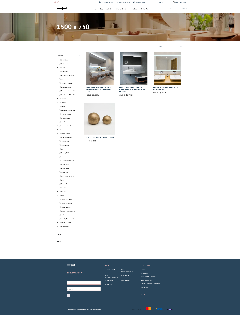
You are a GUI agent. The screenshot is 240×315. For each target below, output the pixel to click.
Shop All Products (110, 269)
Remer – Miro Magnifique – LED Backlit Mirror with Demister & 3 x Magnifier (132, 89)
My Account (144, 273)
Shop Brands (108, 284)
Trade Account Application (148, 276)
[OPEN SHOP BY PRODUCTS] (112, 9)
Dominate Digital (97, 309)
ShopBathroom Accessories (111, 276)
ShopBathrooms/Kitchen (127, 270)
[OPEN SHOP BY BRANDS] (127, 9)
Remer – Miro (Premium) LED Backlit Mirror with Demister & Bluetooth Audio (99, 89)
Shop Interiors (109, 280)
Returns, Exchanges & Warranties (150, 283)
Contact (143, 269)
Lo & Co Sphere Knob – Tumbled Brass (100, 138)
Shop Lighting (125, 280)
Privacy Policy (145, 287)
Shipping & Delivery (146, 280)
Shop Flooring (125, 275)
